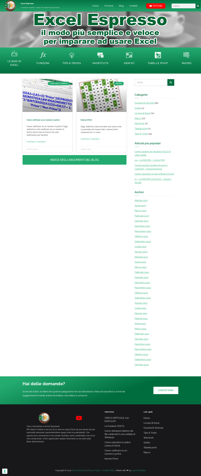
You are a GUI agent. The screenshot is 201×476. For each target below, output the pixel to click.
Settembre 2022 (143, 241)
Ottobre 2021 (141, 293)
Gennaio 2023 (141, 221)
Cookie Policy (109, 470)
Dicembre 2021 (142, 282)
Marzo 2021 (140, 328)
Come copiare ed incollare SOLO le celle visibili (153, 153)
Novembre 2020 (143, 349)
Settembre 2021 (143, 298)
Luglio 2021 (140, 308)
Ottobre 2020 (141, 354)
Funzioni (43, 63)
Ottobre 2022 (141, 236)
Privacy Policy (94, 470)
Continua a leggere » (36, 142)
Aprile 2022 (140, 262)
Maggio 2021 (141, 318)
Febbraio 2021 (142, 334)
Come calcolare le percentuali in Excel (154, 174)
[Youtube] (79, 418)
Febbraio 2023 (142, 216)
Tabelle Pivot (158, 63)
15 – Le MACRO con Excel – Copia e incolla (153, 181)
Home (147, 418)
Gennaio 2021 (141, 339)
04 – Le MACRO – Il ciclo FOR (150, 160)
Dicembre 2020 (142, 344)
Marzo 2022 (141, 267)
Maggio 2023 (141, 200)
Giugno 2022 (141, 251)
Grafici (129, 63)
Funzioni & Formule (144, 103)
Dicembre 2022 (142, 226)
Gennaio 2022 (141, 277)
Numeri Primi (86, 120)
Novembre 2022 (143, 231)
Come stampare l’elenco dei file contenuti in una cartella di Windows (120, 434)
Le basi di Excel (143, 113)
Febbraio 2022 (142, 272)
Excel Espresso (27, 3)
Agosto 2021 (141, 303)
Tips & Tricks (71, 63)
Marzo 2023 (141, 210)
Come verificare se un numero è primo (43, 120)
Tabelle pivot (141, 128)
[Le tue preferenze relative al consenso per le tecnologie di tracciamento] (4, 471)
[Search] (198, 6)
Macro (186, 63)
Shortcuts (100, 63)
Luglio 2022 (140, 246)
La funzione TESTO (114, 426)
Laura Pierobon (138, 470)
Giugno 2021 (141, 313)
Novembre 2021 (143, 287)
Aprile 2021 (140, 323)
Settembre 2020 (143, 359)
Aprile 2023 (140, 205)
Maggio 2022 (141, 257)
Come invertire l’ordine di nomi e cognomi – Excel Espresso (151, 167)
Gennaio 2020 (142, 364)
